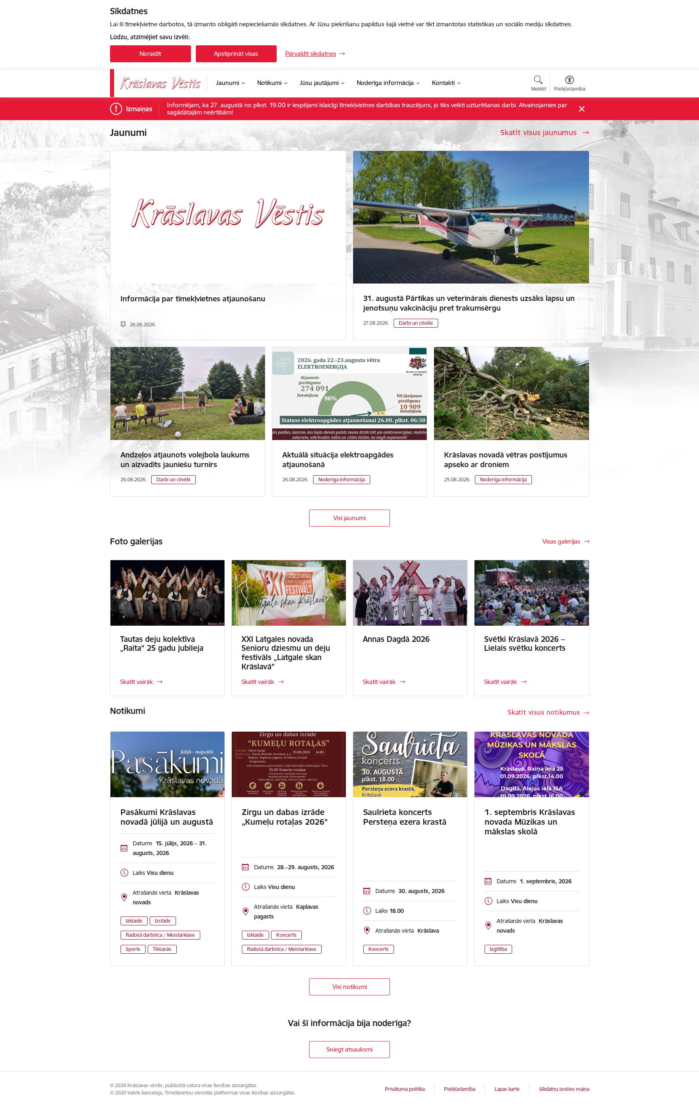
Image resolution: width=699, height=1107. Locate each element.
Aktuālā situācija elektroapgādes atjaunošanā (338, 459)
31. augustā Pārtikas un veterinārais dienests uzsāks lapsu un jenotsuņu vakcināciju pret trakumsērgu (469, 303)
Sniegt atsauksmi (349, 1049)
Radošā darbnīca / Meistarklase (160, 935)
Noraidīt (150, 53)
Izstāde (163, 921)
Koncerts (286, 935)
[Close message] (581, 109)
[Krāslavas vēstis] (160, 83)
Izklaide (134, 921)
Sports (133, 949)
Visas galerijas (561, 541)
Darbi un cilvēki (416, 323)
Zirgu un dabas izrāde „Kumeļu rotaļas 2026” (285, 817)
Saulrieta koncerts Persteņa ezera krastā (405, 817)
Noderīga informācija (341, 479)
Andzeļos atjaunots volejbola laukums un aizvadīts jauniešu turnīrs (185, 459)
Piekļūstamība (459, 1089)
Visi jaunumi (349, 518)
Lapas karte (507, 1089)
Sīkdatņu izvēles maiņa (564, 1089)
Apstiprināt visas (236, 53)
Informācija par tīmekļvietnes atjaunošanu (193, 298)
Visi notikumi (350, 987)
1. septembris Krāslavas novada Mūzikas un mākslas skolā (530, 821)
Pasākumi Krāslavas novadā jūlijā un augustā (167, 817)
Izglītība (498, 949)
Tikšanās (162, 949)
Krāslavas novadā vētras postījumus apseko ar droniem (506, 459)
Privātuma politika (405, 1089)
